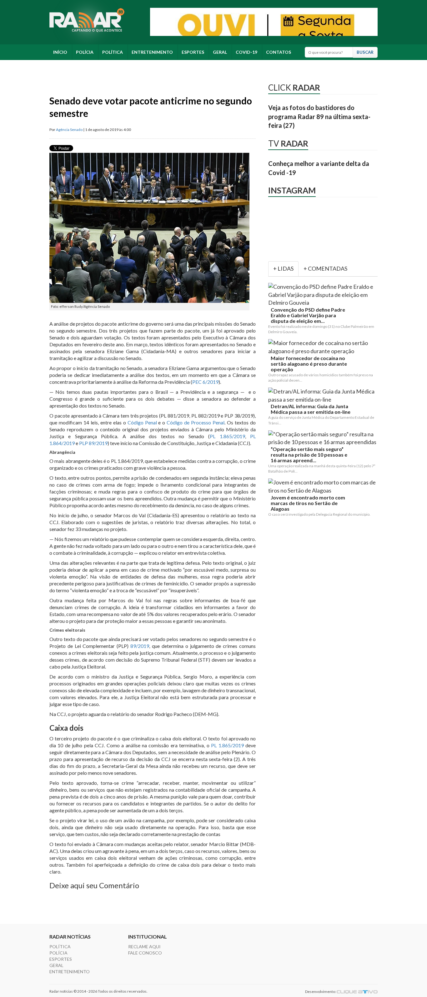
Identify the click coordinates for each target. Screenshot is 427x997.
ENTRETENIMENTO (152, 52)
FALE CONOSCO (145, 952)
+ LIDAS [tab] (283, 268)
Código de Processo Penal (195, 422)
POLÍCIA (84, 52)
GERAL (220, 52)
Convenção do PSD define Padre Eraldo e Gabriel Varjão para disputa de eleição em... (308, 315)
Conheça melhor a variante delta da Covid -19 (318, 168)
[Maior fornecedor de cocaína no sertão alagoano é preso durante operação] (324, 347)
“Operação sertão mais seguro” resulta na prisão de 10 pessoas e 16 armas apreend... (309, 454)
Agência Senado (69, 129)
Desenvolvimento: (321, 991)
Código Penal (142, 422)
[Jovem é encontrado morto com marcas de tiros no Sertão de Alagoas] (324, 486)
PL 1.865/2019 (227, 436)
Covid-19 (246, 52)
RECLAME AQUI (144, 946)
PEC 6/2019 (205, 382)
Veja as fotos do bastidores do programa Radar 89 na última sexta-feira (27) (319, 116)
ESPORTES (193, 52)
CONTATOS (278, 52)
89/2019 (139, 646)
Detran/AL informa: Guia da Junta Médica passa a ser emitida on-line (310, 409)
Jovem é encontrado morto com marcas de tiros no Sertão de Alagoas (308, 503)
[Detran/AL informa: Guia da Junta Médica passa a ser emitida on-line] (324, 395)
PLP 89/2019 (93, 443)
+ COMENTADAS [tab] (325, 268)
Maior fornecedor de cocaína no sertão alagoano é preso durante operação (309, 363)
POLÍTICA (112, 52)
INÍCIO (60, 52)
